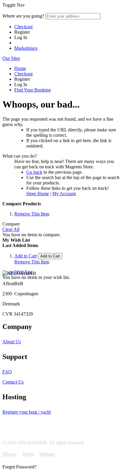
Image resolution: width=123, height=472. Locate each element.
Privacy (9, 454)
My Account (64, 193)
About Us (11, 341)
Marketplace (26, 48)
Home (20, 68)
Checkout (23, 26)
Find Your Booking (32, 89)
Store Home (37, 193)
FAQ (7, 371)
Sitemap (46, 454)
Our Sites (11, 58)
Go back (34, 172)
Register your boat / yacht (26, 411)
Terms (28, 454)
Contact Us (13, 381)
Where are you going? (23, 15)
